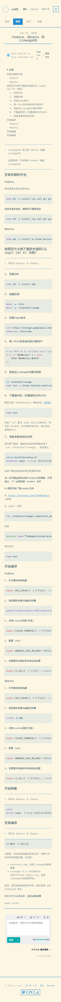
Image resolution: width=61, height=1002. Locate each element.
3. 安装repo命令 (19, 100)
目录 (11, 69)
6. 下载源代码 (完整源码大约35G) (28, 112)
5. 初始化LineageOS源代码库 (26, 108)
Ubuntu (14, 81)
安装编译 (11, 135)
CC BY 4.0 (31, 985)
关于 (28, 21)
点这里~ (47, 402)
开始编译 (11, 119)
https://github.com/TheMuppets (28, 495)
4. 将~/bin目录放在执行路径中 (27, 104)
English (34, 9)
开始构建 (11, 131)
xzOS (14, 9)
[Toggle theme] (56, 9)
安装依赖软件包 (15, 74)
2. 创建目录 (16, 96)
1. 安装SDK (16, 92)
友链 (39, 21)
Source (51, 985)
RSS (42, 985)
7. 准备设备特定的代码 (22, 115)
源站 (25, 9)
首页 (7, 21)
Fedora (14, 77)
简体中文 (46, 9)
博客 (18, 21)
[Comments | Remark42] (28, 936)
